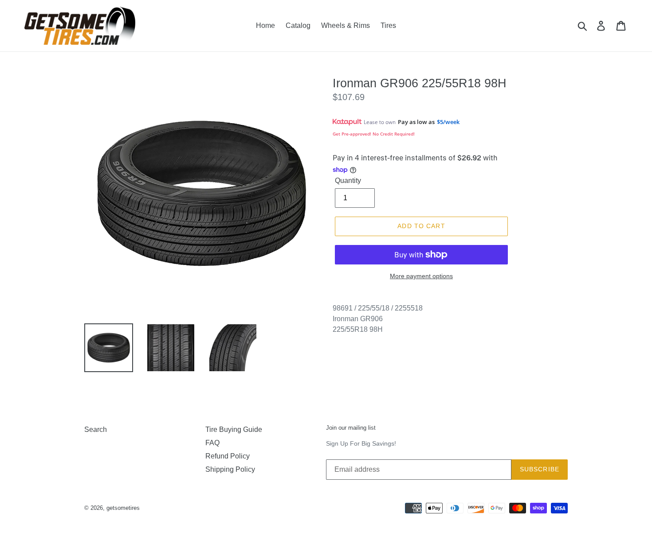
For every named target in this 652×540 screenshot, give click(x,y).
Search (95, 429)
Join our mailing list (351, 427)
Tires (388, 25)
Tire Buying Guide (233, 429)
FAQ (212, 443)
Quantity (348, 180)
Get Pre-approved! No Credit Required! (374, 134)
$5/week (448, 122)
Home (265, 25)
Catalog (298, 25)
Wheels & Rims (345, 25)
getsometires (123, 508)
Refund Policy (227, 456)
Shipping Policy (230, 469)
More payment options (421, 276)
